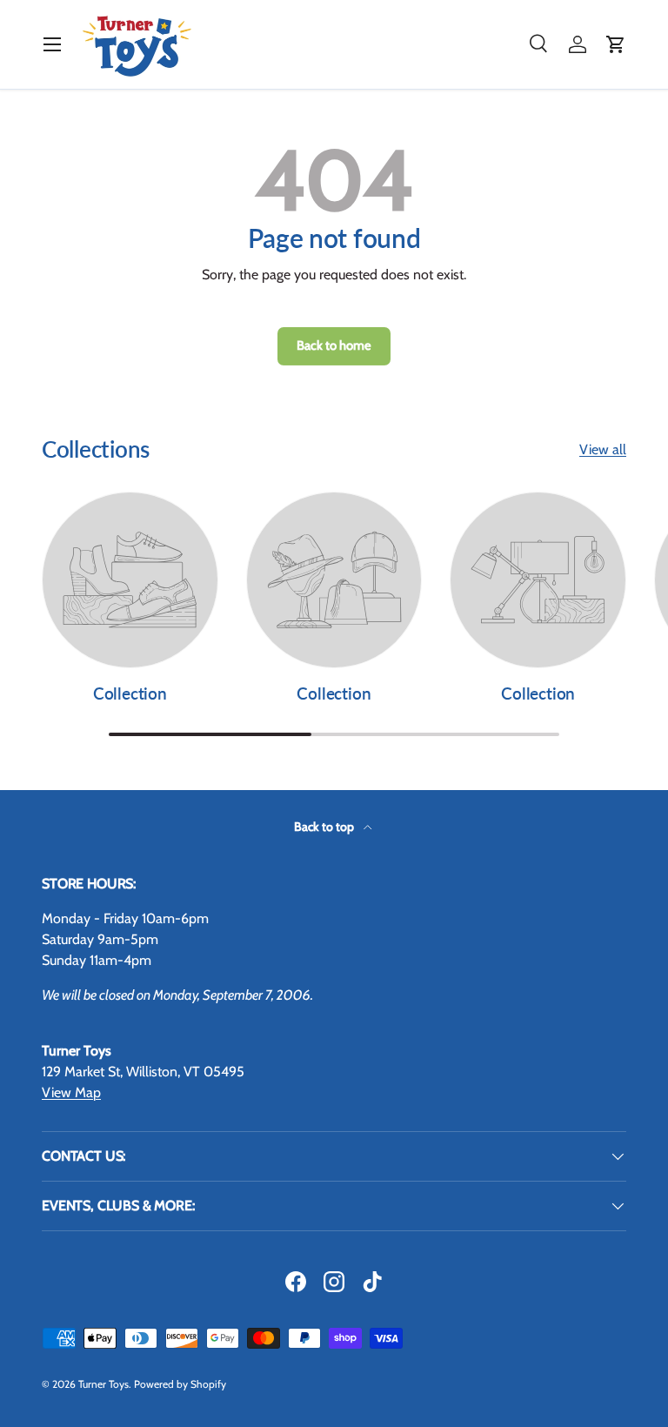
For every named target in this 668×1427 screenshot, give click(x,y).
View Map (71, 1092)
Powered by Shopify (180, 1383)
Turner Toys (103, 1383)
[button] (616, 44)
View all (602, 449)
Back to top (325, 826)
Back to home (334, 345)
